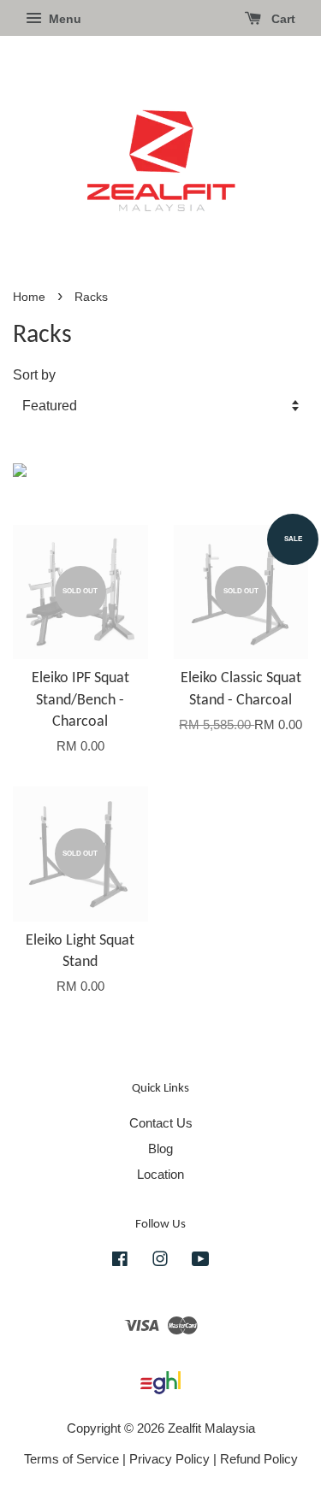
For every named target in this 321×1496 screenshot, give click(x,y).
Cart (281, 19)
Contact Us (161, 1123)
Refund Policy (259, 1459)
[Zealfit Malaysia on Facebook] (119, 1261)
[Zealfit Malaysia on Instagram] (160, 1261)
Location (160, 1174)
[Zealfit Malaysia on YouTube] (201, 1261)
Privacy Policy (169, 1459)
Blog (160, 1148)
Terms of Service (71, 1459)
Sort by (34, 374)
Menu (63, 19)
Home (29, 297)
